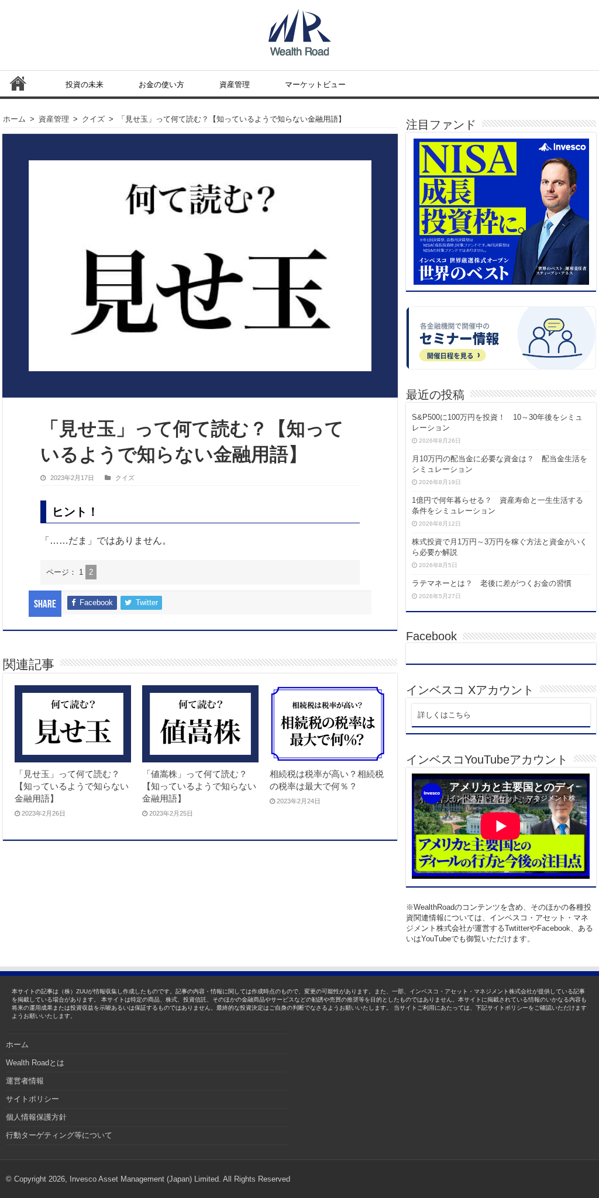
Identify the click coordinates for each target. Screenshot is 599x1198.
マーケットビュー (315, 84)
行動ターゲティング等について (59, 1135)
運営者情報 (25, 1080)
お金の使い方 (161, 84)
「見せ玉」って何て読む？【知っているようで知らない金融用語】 (72, 786)
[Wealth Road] (299, 30)
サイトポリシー (32, 1099)
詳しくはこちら (444, 714)
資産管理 (234, 84)
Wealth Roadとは (35, 1062)
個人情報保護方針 (36, 1117)
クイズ (93, 119)
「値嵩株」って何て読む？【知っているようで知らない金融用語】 (199, 786)
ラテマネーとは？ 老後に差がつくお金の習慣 (492, 583)
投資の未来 (85, 84)
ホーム (18, 83)
